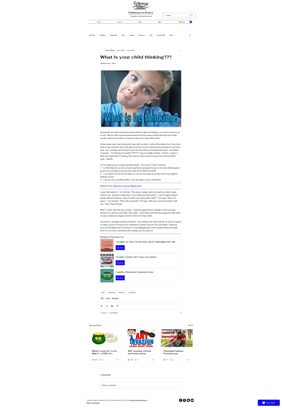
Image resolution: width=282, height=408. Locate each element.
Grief (123, 35)
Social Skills (161, 35)
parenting (112, 292)
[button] (192, 15)
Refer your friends (93, 403)
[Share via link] (117, 306)
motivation (132, 292)
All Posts (92, 35)
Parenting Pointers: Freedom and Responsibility (173, 352)
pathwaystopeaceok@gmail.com (138, 400)
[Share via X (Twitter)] (107, 306)
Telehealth (113, 35)
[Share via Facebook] (101, 306)
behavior (122, 292)
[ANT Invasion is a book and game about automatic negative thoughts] (141, 338)
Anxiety (131, 35)
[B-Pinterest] (184, 400)
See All (190, 325)
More (171, 35)
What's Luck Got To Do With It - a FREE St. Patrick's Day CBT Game (105, 352)
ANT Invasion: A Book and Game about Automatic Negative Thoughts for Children (139, 352)
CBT (150, 35)
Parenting (115, 298)
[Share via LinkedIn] (112, 306)
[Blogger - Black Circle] (188, 400)
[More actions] (180, 50)
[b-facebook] (180, 400)
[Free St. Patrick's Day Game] (105, 338)
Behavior (142, 35)
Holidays (103, 35)
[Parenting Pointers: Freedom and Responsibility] (177, 338)
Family (108, 298)
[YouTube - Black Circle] (192, 400)
